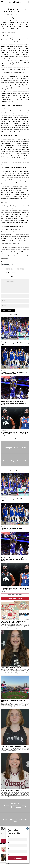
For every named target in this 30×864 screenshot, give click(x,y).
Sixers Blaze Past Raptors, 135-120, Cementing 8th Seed (15, 343)
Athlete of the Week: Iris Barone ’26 (11, 790)
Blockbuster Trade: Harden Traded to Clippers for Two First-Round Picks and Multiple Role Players (15, 434)
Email (9, 849)
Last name (10, 843)
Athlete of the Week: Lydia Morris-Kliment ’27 (15, 746)
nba (14, 438)
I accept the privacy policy (17, 855)
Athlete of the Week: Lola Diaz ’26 (11, 667)
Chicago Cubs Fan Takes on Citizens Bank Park (13, 701)
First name (11, 837)
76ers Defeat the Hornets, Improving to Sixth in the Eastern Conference (14, 373)
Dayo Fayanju (14, 15)
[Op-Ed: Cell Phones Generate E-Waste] (15, 460)
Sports (2, 6)
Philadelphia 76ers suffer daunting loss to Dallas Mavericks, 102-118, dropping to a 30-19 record (15, 403)
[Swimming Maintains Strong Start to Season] (15, 447)
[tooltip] (7, 269)
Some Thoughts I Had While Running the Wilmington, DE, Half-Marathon (13, 622)
